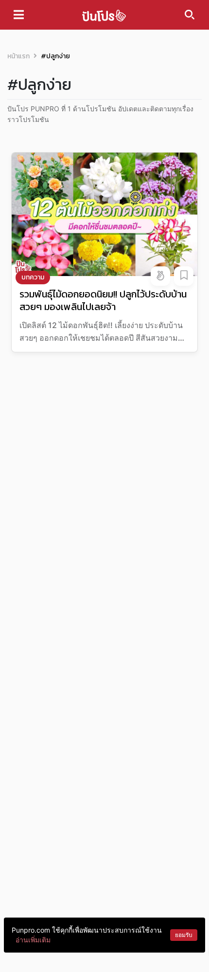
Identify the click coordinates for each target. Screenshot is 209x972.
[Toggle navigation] (19, 14)
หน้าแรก (18, 56)
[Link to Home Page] (104, 15)
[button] (160, 276)
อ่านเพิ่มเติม (33, 940)
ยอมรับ (183, 934)
